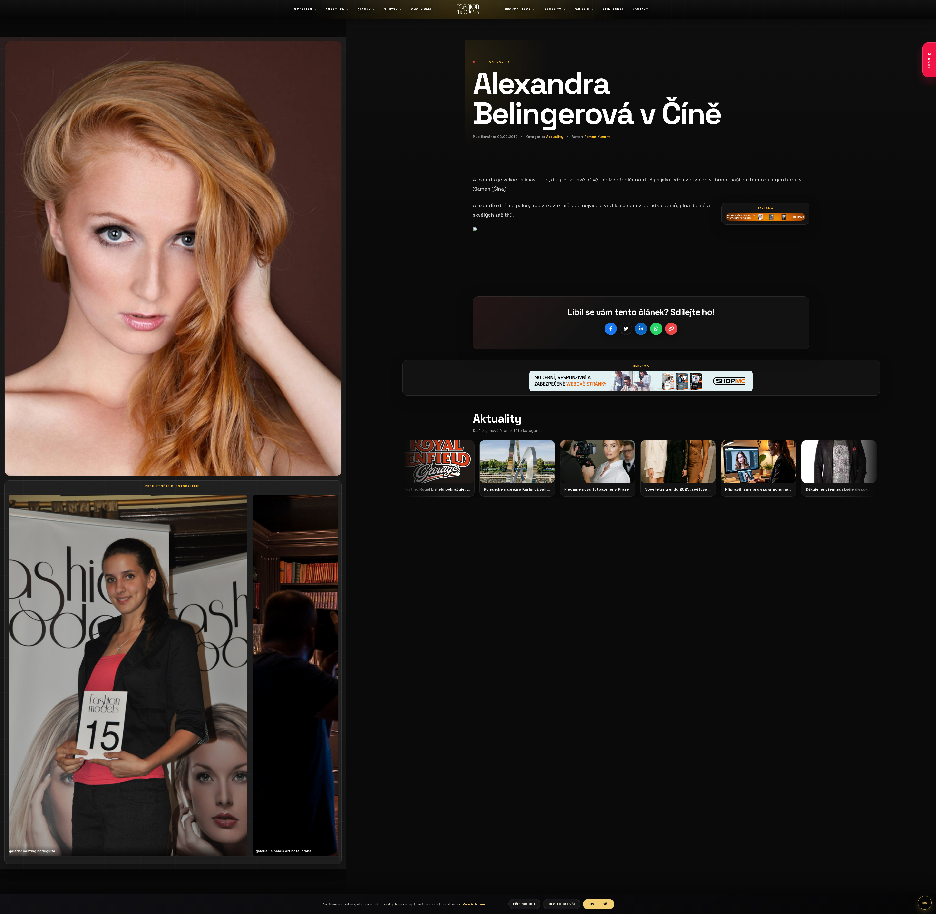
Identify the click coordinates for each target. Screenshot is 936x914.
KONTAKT (640, 9)
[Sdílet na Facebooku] (611, 329)
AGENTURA (335, 9)
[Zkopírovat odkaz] (671, 329)
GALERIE (582, 9)
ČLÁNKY (364, 9)
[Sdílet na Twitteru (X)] (626, 329)
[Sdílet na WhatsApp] (656, 329)
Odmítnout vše (561, 904)
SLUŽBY (391, 9)
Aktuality (555, 136)
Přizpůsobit (524, 904)
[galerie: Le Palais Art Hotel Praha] (131, 675)
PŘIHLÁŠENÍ (613, 9)
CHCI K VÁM (421, 9)
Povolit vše (598, 904)
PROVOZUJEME (518, 9)
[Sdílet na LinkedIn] (641, 329)
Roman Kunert (597, 136)
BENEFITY (552, 9)
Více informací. (476, 904)
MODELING (303, 9)
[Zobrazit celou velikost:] (641, 249)
